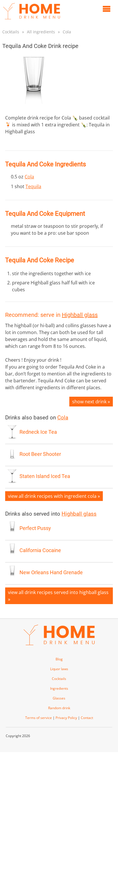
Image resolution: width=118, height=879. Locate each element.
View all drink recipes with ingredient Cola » (54, 496)
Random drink (59, 707)
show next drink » (91, 401)
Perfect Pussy (35, 528)
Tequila (33, 186)
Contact (87, 717)
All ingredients (41, 31)
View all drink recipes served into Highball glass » (58, 595)
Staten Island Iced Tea (44, 476)
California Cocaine (40, 550)
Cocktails (10, 31)
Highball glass (80, 314)
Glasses (59, 698)
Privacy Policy (66, 717)
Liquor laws (59, 668)
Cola (67, 31)
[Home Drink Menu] (31, 21)
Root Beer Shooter (40, 454)
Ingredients (59, 688)
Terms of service (38, 717)
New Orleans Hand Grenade (51, 572)
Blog (59, 659)
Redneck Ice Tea (38, 432)
